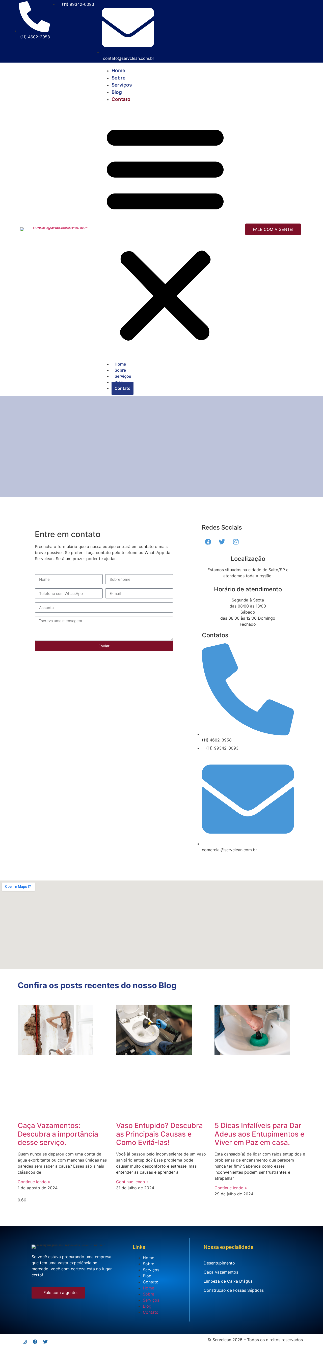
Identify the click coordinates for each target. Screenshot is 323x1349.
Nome (40, 572)
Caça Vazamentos (221, 1272)
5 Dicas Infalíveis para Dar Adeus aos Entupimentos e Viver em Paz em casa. (259, 1134)
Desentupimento (219, 1262)
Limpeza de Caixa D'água (228, 1281)
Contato (121, 99)
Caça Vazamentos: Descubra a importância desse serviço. (58, 1134)
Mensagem (45, 615)
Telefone (43, 586)
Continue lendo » (34, 1181)
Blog (117, 92)
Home (118, 70)
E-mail (111, 586)
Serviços (122, 85)
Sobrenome (116, 572)
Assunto (42, 600)
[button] (165, 232)
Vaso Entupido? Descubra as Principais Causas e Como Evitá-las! (159, 1134)
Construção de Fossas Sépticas (234, 1290)
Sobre (118, 78)
